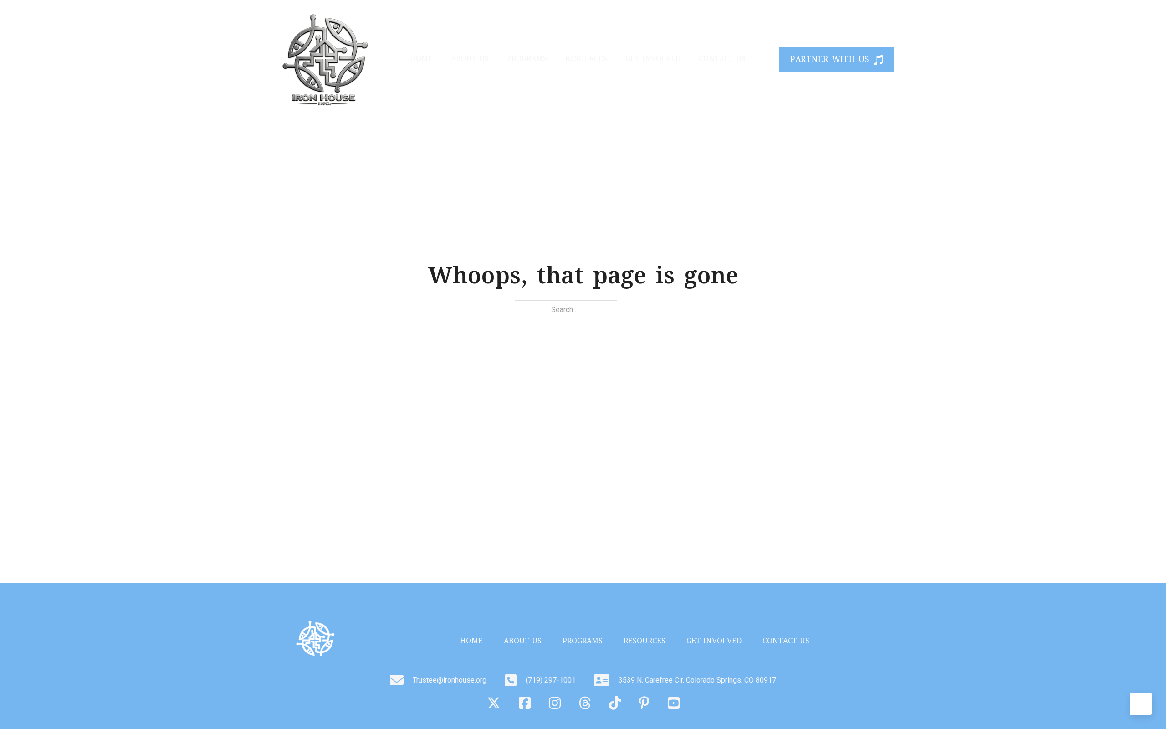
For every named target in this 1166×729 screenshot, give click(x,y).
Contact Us (722, 59)
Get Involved (652, 59)
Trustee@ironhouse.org (449, 680)
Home (421, 59)
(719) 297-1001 (551, 680)
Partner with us (829, 60)
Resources (586, 59)
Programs (527, 59)
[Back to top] (1141, 704)
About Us (470, 59)
